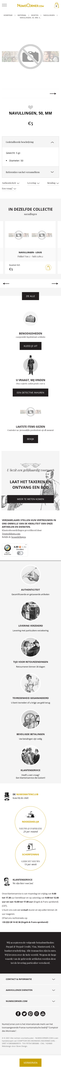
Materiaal (22, 15)
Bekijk (30, 439)
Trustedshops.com (11, 533)
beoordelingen (18, 536)
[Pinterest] (30, 1014)
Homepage (8, 15)
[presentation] (8, 93)
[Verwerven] (48, 267)
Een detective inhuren (30, 392)
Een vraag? (7, 188)
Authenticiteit (9, 182)
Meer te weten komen (30, 499)
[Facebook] (18, 1014)
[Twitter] (24, 1014)
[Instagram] (37, 1014)
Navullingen (49, 15)
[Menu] (26, 545)
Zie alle (30, 296)
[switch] (20, 553)
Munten (34, 15)
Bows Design (21, 1046)
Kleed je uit (30, 345)
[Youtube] (43, 1014)
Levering (32, 182)
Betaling (51, 182)
